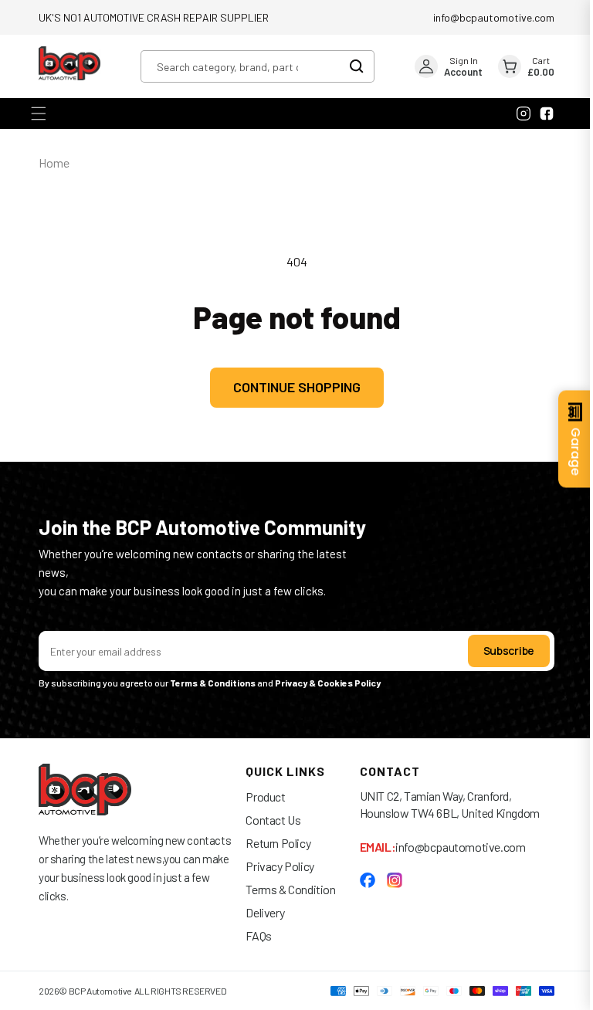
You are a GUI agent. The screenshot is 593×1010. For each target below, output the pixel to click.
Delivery (259, 912)
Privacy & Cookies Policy (328, 682)
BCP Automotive (100, 990)
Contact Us (267, 819)
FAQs (253, 935)
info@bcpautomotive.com (493, 17)
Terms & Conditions (213, 682)
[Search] (360, 66)
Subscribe (497, 650)
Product (260, 796)
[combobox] (257, 66)
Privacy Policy (274, 866)
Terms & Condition (285, 889)
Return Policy (272, 842)
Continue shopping (290, 386)
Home (54, 162)
